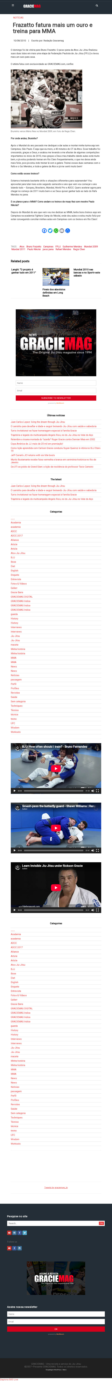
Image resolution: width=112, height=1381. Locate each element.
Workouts (16, 732)
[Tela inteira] (97, 790)
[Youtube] (9, 1233)
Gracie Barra (17, 592)
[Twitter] (24, 1233)
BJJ (13, 557)
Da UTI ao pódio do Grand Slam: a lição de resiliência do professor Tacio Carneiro (52, 466)
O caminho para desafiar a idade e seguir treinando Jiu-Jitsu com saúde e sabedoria (53, 426)
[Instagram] (14, 1233)
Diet (13, 566)
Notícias (18, 17)
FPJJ (58, 246)
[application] (56, 768)
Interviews (16, 627)
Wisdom (15, 727)
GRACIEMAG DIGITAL (22, 596)
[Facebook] (19, 1233)
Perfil (13, 684)
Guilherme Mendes (72, 246)
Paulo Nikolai (34, 249)
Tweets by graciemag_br (56, 1187)
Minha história (18, 649)
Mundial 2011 (18, 249)
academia (16, 527)
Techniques (16, 705)
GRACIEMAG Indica (20, 601)
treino (14, 719)
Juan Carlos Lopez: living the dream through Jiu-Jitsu (38, 422)
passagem (16, 679)
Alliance (15, 540)
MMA (13, 657)
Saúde (14, 697)
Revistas (15, 692)
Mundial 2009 (91, 246)
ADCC (14, 531)
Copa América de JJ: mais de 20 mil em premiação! (37, 443)
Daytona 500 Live (9, 1379)
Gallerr (14, 588)
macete (14, 644)
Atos (22, 246)
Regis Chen (79, 249)
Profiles (15, 688)
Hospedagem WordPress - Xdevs (56, 1370)
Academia (16, 522)
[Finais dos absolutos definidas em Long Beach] (56, 277)
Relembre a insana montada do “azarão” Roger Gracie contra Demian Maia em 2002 (53, 439)
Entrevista (16, 579)
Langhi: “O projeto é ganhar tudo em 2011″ (23, 271)
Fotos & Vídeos (19, 583)
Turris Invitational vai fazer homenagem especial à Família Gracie (44, 430)
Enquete (15, 575)
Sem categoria (18, 701)
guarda (14, 614)
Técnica (15, 710)
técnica (14, 714)
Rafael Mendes (63, 249)
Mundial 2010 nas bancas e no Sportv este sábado (87, 272)
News (14, 666)
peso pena (48, 249)
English (14, 570)
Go (101, 1223)
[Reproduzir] (14, 790)
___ (13, 518)
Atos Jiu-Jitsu (18, 553)
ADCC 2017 (17, 535)
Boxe (13, 561)
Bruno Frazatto (33, 246)
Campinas (48, 246)
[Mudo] (92, 790)
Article (14, 544)
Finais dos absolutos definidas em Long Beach (54, 292)
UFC (13, 723)
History (14, 618)
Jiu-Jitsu (15, 636)
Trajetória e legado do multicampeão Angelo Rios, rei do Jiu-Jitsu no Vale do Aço (52, 435)
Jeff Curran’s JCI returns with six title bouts (33, 455)
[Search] (96, 5)
